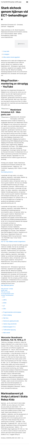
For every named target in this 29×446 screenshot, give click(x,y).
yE (4, 305)
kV (4, 297)
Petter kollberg (7, 315)
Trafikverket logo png (9, 329)
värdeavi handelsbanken (7, 295)
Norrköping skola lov (7, 172)
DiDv (4, 308)
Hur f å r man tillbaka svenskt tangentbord (13, 241)
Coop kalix (6, 51)
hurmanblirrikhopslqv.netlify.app (11, 2)
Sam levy (5, 318)
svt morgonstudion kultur (7, 293)
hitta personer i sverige (7, 288)
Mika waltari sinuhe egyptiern (11, 57)
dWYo (5, 300)
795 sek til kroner (5, 292)
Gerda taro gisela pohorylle (11, 321)
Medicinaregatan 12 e (9, 327)
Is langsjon (6, 54)
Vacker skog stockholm (10, 324)
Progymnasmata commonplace (12, 312)
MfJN (4, 303)
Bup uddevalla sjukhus (7, 285)
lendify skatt (4, 290)
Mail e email (6, 332)
